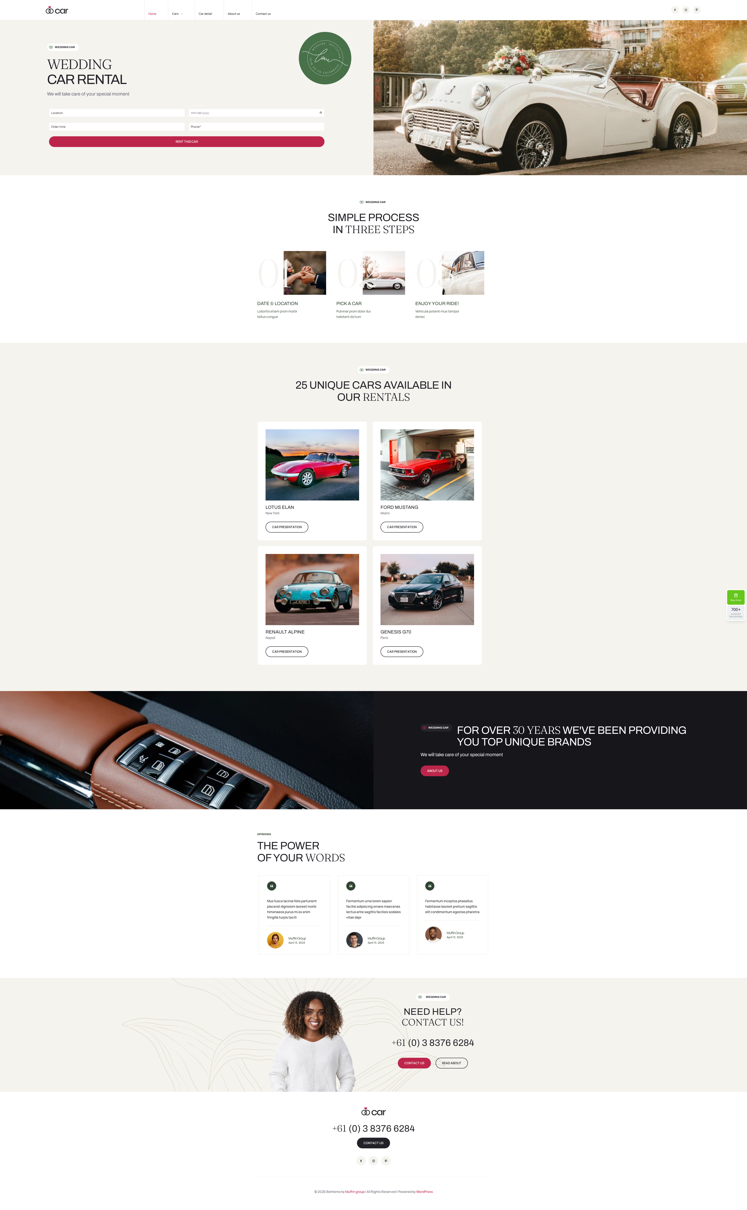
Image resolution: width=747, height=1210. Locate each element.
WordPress (424, 1191)
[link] (312, 464)
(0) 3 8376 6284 (432, 1043)
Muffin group (355, 1191)
